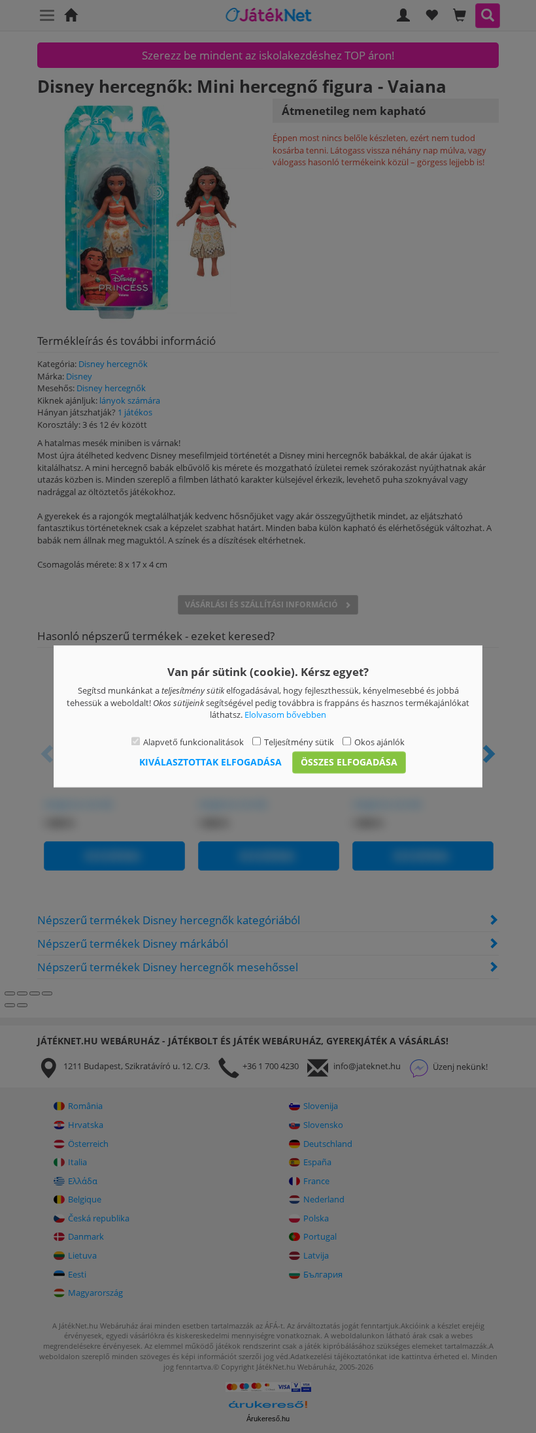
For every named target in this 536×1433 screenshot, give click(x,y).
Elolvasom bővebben (285, 715)
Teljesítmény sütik (299, 742)
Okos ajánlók (379, 742)
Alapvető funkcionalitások (193, 742)
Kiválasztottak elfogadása (210, 762)
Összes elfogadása (349, 762)
